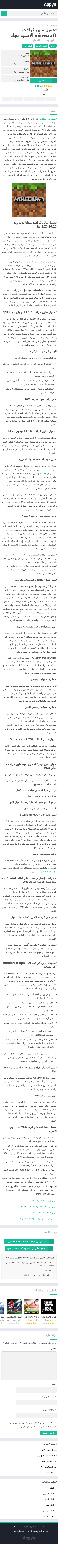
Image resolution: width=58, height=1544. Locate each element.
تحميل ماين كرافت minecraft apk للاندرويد (26, 1241)
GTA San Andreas (49, 1449)
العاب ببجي (49, 1505)
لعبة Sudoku (51, 1472)
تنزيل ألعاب (16, 1526)
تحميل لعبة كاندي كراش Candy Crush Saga (37, 1218)
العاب (47, 25)
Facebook (51, 99)
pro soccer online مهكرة (46, 1455)
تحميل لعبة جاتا (48, 1516)
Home (54, 25)
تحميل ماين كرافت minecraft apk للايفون (26, 1248)
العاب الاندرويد (41, 46)
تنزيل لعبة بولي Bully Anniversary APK (39, 1206)
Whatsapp (7, 99)
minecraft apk (50, 871)
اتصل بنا (13, 1531)
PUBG (43, 473)
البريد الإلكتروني (49, 1396)
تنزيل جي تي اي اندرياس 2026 (43, 1200)
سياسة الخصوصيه (41, 1531)
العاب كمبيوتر (48, 1510)
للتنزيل (41, 80)
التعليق (53, 1348)
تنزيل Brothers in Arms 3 (45, 1212)
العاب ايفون (27, 46)
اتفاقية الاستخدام (25, 1531)
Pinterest (29, 99)
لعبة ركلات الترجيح (49, 1461)
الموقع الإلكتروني (50, 1409)
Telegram (18, 99)
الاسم (53, 1383)
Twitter (40, 99)
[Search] (4, 13)
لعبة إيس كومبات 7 (49, 1467)
